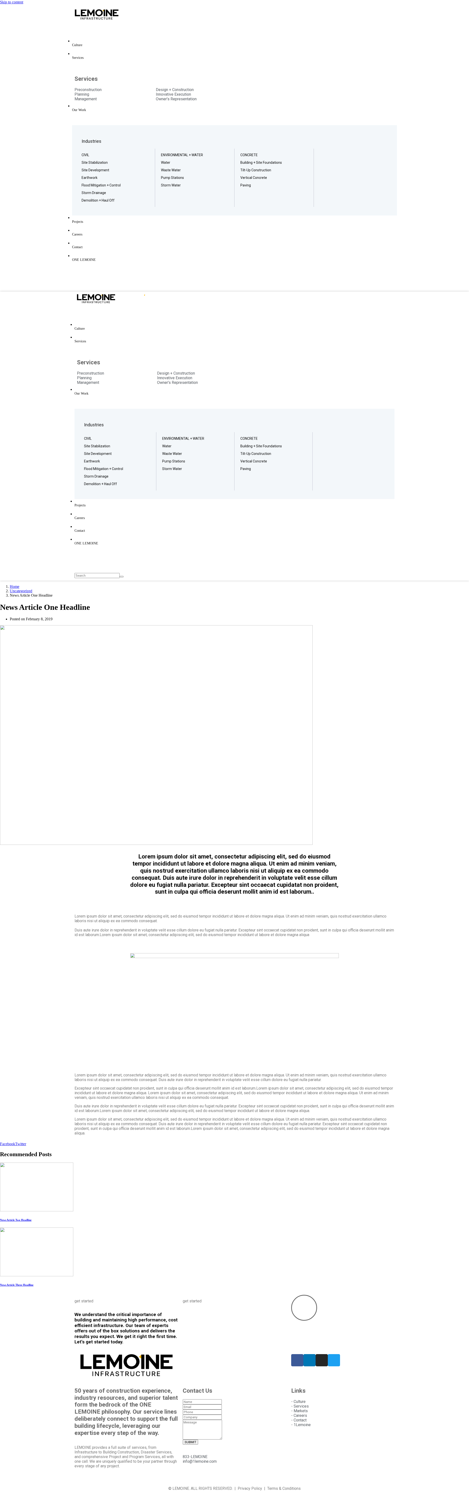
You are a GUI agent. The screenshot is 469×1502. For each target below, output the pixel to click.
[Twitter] (334, 1360)
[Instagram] (322, 1360)
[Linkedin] (309, 1360)
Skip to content (11, 2)
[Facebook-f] (297, 1360)
